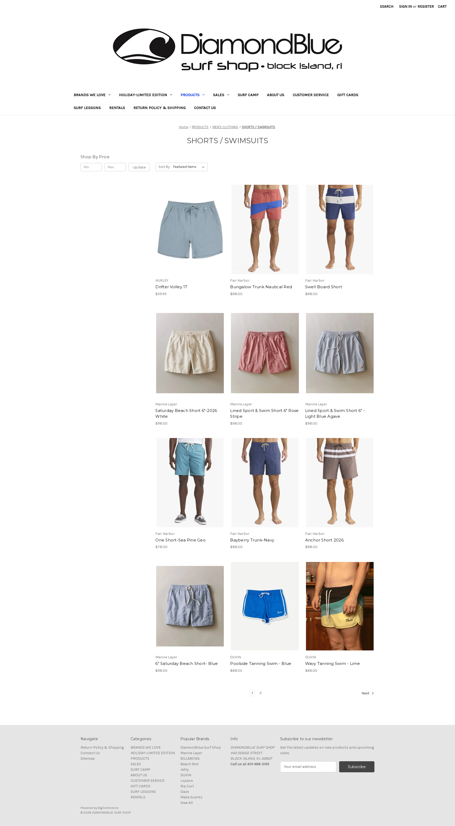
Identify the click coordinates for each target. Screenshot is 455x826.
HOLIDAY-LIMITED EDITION (143, 94)
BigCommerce (108, 808)
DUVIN (185, 775)
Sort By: (164, 167)
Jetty (184, 769)
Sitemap (88, 758)
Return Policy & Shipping (159, 107)
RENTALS (117, 107)
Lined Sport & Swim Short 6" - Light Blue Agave (335, 413)
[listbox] (189, 167)
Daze (184, 791)
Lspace (186, 780)
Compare (188, 229)
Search (386, 6)
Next (366, 693)
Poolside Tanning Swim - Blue (260, 663)
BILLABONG (190, 758)
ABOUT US (275, 94)
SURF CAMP (248, 94)
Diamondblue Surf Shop (200, 747)
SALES (218, 94)
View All (186, 802)
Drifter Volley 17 (171, 286)
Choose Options (190, 239)
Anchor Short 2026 (324, 540)
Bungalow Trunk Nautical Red (261, 286)
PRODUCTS (190, 94)
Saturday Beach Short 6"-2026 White (186, 413)
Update (139, 167)
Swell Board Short (323, 286)
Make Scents (191, 797)
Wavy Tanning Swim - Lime (332, 663)
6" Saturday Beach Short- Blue (186, 663)
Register (426, 6)
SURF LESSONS (87, 107)
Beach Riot (189, 764)
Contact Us (205, 107)
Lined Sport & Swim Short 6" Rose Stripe (264, 413)
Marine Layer (191, 753)
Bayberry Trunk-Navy (252, 540)
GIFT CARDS (347, 94)
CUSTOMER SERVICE (311, 94)
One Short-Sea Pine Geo (180, 540)
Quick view (185, 220)
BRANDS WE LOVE (90, 94)
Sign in (405, 6)
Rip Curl (187, 786)
